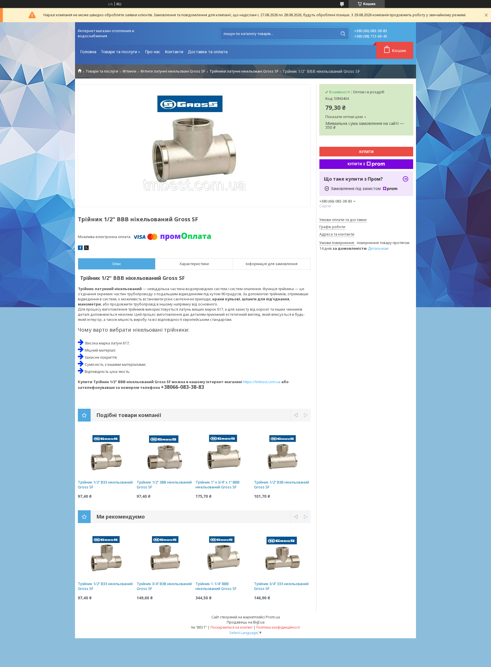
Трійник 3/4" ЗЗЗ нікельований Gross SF (281, 586)
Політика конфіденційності (278, 627)
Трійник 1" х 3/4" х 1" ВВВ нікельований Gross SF (217, 485)
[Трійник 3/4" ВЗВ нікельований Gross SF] (165, 555)
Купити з (356, 164)
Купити (366, 151)
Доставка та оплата (208, 51)
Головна (88, 51)
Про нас (152, 51)
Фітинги (129, 71)
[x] (86, 248)
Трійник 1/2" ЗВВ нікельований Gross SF (164, 485)
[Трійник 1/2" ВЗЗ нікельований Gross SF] (106, 454)
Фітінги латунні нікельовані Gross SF (172, 71)
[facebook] (80, 248)
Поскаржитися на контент (232, 627)
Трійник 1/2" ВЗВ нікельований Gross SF (281, 485)
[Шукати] (343, 33)
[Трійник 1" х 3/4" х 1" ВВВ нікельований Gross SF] (223, 454)
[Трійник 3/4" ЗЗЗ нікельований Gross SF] (282, 555)
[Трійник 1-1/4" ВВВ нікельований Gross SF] (223, 555)
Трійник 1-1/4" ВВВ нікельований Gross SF (215, 586)
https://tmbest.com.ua (261, 381)
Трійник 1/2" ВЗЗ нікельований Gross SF (105, 485)
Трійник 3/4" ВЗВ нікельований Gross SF (164, 586)
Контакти (174, 51)
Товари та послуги (119, 51)
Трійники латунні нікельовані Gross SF (243, 71)
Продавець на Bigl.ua (246, 622)
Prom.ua (273, 616)
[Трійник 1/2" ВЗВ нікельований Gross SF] (282, 454)
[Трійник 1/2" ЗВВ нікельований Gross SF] (165, 454)
